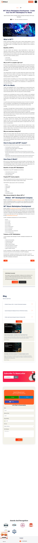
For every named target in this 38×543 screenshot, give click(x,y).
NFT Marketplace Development (15, 208)
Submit (16, 377)
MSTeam (12, 401)
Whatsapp (12, 397)
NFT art (6, 219)
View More (19, 321)
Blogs (13, 19)
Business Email (6, 413)
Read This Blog (6, 339)
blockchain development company (18, 199)
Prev (5, 260)
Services (5, 423)
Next (32, 260)
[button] (5, 421)
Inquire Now (31, 1)
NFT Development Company (22, 198)
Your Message (6, 429)
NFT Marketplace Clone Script (12, 215)
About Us (4, 541)
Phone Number (6, 418)
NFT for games (8, 223)
